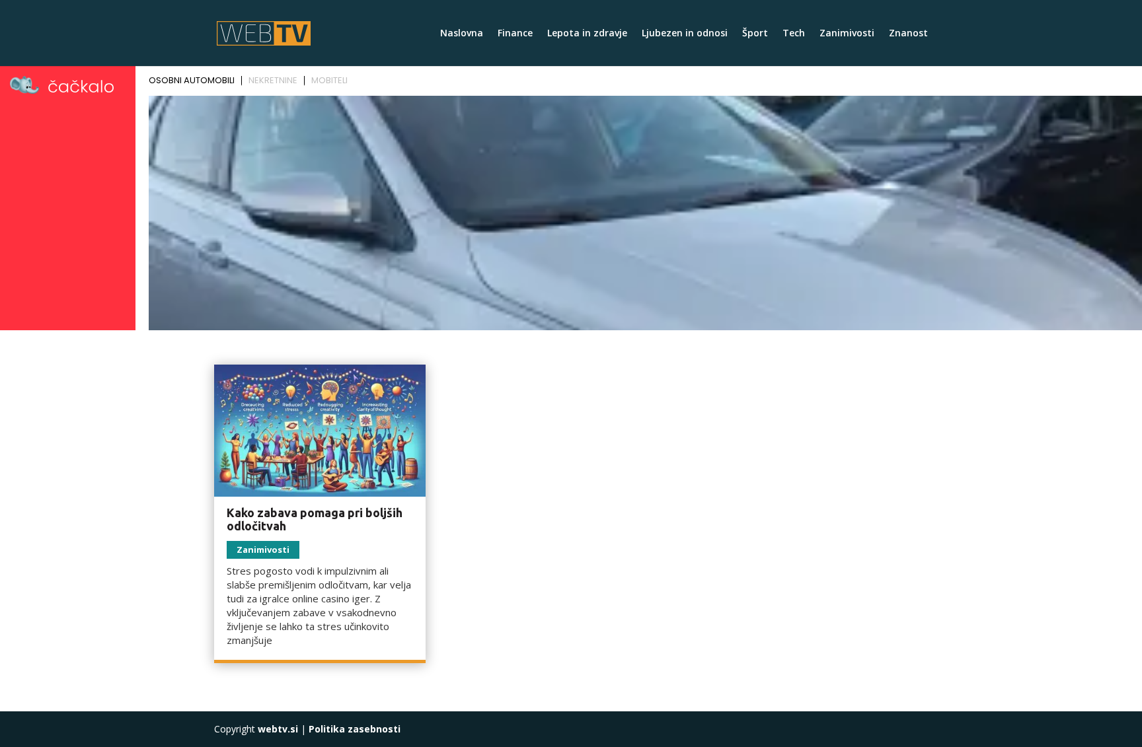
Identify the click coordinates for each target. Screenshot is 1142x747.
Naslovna (461, 33)
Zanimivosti (846, 33)
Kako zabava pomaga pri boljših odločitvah (314, 519)
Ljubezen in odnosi (685, 33)
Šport (755, 33)
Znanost (908, 33)
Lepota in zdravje (587, 33)
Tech (793, 33)
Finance (515, 33)
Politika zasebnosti (354, 729)
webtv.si (278, 729)
